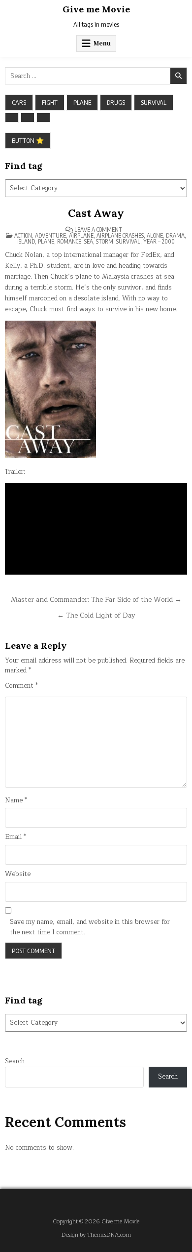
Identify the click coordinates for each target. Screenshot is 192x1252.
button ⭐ (28, 140)
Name (16, 800)
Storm (104, 241)
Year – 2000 (159, 241)
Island (26, 241)
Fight (50, 102)
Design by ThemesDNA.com (96, 1235)
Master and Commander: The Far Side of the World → (96, 599)
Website (18, 874)
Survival (153, 102)
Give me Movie (96, 9)
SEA (88, 241)
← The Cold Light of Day (96, 615)
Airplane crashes (120, 235)
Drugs (116, 102)
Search (15, 1061)
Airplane (81, 235)
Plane (82, 102)
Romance (69, 241)
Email (15, 837)
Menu (102, 43)
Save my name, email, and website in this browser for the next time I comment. (90, 927)
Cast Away (96, 213)
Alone (155, 235)
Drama (175, 235)
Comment (21, 686)
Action (23, 235)
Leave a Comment (98, 230)
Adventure (50, 235)
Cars (19, 102)
